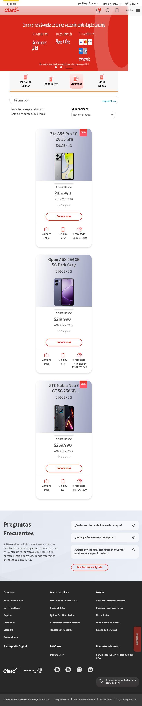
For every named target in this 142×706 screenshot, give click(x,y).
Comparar (65, 205)
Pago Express (90, 3)
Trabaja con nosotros (61, 630)
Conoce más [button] (64, 216)
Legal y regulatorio (126, 700)
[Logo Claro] (12, 9)
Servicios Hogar (12, 608)
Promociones (11, 637)
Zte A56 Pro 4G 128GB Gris (63, 137)
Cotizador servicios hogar (109, 608)
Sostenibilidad (57, 608)
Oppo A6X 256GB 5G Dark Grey (63, 262)
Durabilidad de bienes (107, 623)
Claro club (9, 623)
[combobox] (93, 115)
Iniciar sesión (57, 655)
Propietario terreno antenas (65, 623)
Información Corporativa (63, 601)
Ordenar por (79, 109)
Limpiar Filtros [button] (109, 101)
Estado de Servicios (106, 630)
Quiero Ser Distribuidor (63, 615)
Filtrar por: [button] (22, 100)
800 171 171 (113, 683)
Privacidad (106, 700)
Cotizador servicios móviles (110, 601)
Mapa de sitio (61, 700)
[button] (97, 10)
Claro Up (8, 630)
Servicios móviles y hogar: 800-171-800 (115, 657)
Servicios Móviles (13, 601)
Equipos (8, 615)
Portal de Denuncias (84, 700)
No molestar (102, 615)
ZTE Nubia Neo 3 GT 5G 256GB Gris (64, 389)
